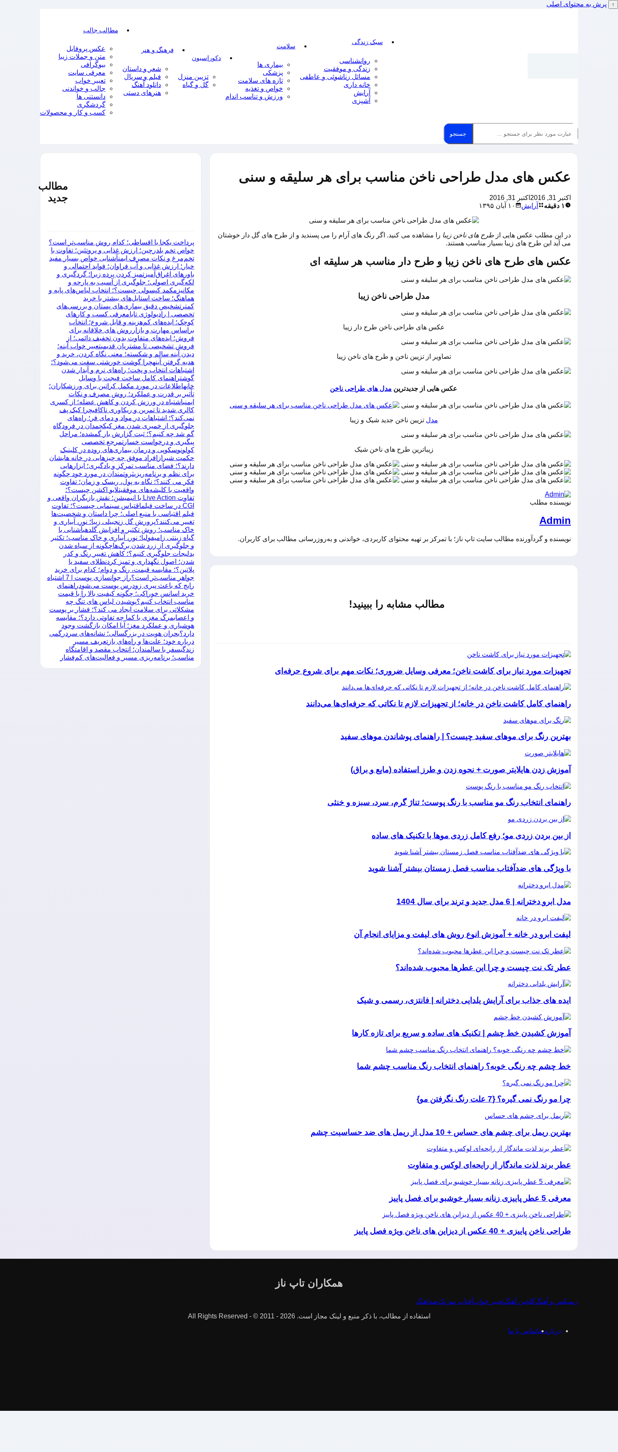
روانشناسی (354, 60)
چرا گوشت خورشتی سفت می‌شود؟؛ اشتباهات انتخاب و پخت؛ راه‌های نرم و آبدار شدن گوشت (122, 369)
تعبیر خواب (90, 80)
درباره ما (549, 1330)
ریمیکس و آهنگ (556, 1301)
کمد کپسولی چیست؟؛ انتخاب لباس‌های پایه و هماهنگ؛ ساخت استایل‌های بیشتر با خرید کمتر (121, 298)
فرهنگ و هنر (157, 49)
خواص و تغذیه (264, 88)
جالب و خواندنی (84, 88)
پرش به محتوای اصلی (577, 4)
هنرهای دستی (142, 92)
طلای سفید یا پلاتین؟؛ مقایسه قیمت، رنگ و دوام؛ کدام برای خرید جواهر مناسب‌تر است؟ (124, 569)
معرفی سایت (87, 72)
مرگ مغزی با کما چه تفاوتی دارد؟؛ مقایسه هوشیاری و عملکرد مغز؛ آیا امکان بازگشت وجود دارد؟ (125, 625)
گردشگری (91, 104)
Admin (555, 520)
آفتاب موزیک (455, 1301)
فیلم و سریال (142, 76)
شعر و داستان (141, 68)
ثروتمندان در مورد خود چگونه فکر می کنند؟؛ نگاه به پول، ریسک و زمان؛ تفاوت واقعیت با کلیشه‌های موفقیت (123, 481)
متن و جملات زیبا (82, 56)
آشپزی (361, 100)
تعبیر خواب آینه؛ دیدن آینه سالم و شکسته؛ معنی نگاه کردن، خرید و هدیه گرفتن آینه (125, 354)
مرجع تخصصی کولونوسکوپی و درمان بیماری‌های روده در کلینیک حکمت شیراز (127, 449)
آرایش (362, 92)
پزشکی (273, 72)
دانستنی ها (91, 96)
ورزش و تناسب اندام (254, 96)
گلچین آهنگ (519, 1301)
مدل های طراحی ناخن (361, 388)
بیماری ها (270, 64)
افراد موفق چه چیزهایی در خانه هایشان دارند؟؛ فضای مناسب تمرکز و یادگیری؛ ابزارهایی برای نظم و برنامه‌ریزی (121, 465)
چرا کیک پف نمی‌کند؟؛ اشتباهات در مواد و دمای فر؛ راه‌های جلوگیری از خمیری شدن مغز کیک (126, 417)
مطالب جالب (100, 30)
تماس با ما (522, 1330)
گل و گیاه (195, 84)
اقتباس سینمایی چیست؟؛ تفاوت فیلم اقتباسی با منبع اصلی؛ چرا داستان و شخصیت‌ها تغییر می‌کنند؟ (122, 513)
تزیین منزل (193, 76)
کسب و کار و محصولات (73, 112)
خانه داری (356, 84)
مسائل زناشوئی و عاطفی (335, 76)
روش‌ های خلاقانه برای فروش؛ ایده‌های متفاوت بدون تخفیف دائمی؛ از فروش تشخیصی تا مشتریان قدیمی (130, 338)
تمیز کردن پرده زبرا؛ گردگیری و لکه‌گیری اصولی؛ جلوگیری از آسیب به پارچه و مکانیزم (125, 282)
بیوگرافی (93, 64)
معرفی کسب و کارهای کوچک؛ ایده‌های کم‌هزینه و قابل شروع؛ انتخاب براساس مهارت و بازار (130, 322)
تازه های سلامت (260, 80)
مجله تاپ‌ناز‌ (553, 66)
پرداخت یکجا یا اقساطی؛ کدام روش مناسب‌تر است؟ (121, 242)
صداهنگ (427, 1301)
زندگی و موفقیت (347, 68)
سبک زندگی (367, 41)
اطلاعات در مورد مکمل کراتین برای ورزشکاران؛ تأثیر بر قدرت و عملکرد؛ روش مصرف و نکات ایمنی (121, 393)
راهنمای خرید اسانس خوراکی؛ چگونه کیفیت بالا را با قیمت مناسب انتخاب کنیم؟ (125, 593)
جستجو (458, 134)
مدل (432, 420)
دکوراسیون (206, 57)
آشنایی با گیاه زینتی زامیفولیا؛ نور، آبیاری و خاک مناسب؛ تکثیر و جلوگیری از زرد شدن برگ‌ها (122, 537)
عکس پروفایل (86, 48)
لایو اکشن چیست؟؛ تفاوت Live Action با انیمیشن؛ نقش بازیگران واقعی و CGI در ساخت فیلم (121, 497)
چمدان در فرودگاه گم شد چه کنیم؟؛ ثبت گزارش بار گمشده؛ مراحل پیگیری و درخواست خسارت (123, 433)
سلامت (286, 46)
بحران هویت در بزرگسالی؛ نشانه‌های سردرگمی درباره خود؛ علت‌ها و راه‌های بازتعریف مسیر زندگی (121, 641)
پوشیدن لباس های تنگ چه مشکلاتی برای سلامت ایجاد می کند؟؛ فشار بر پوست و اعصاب (121, 609)
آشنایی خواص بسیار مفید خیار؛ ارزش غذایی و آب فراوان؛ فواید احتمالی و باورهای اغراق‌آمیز (121, 266)
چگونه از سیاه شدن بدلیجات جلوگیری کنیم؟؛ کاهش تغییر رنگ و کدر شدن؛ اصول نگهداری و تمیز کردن (126, 553)
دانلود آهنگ (146, 84)
